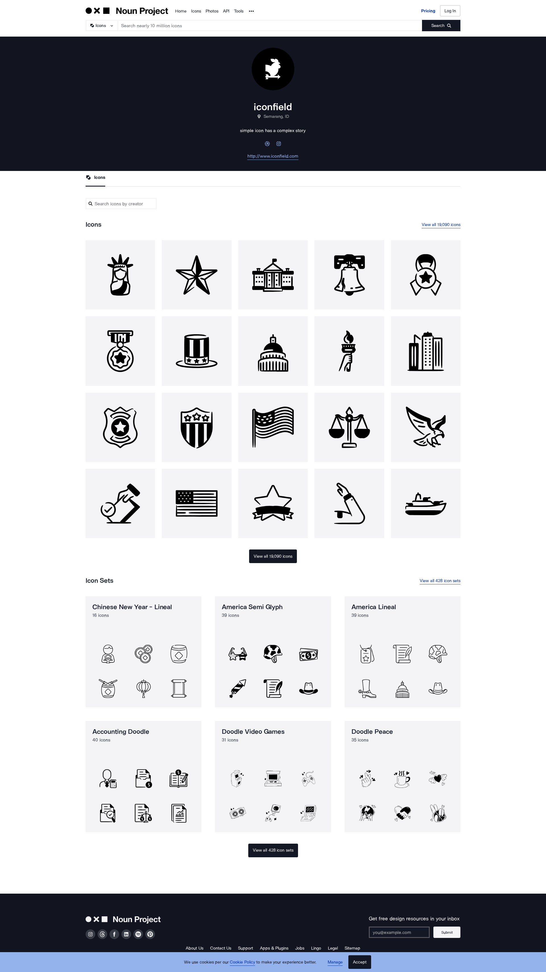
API (226, 11)
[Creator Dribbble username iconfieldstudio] (267, 145)
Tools (238, 11)
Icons (196, 11)
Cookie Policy (242, 962)
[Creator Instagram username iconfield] (279, 145)
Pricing (428, 10)
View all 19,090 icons (441, 224)
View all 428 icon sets (440, 580)
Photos (212, 11)
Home (181, 11)
